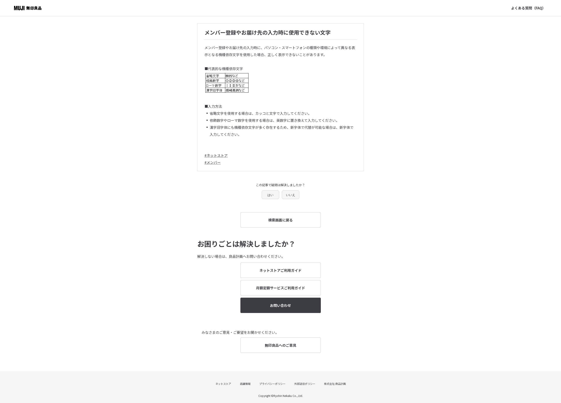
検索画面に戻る (280, 220)
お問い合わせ (280, 305)
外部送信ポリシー (304, 383)
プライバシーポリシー (272, 383)
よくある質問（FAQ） (528, 8)
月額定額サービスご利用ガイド (280, 287)
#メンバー (212, 162)
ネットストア (223, 383)
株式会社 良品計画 (335, 383)
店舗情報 (245, 383)
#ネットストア (216, 155)
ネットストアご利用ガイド (280, 270)
